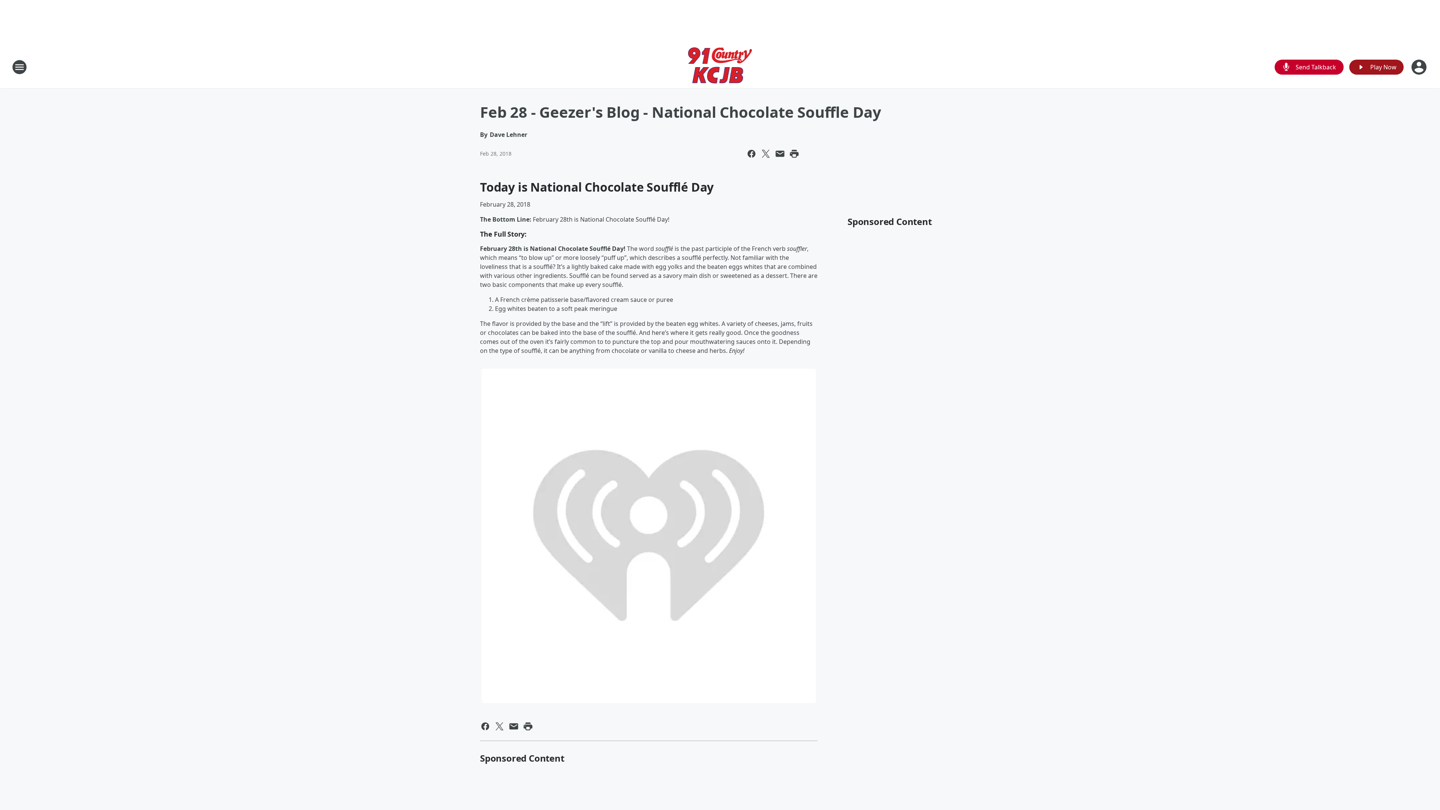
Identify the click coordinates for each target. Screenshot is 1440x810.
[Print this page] (794, 153)
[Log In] (1420, 67)
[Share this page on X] (765, 153)
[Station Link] (720, 67)
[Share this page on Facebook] (751, 153)
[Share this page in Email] (780, 153)
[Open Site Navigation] (19, 67)
